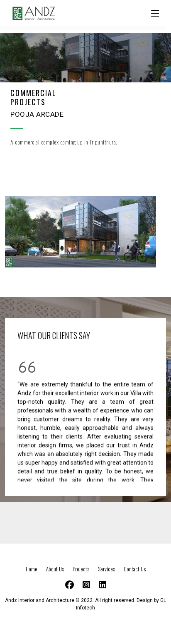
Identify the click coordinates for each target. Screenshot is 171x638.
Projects (81, 569)
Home (32, 569)
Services (107, 569)
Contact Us (135, 569)
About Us (55, 569)
